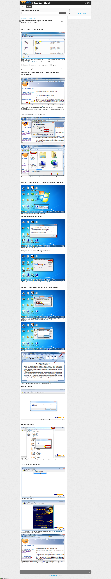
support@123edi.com (48, 319)
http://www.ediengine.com (41, 106)
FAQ (35, 18)
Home (23, 6)
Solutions (29, 6)
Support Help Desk (36, 319)
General (30, 18)
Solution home (24, 18)
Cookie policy (87, 572)
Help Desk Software (53, 575)
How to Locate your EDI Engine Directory (31, 61)
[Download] (53, 283)
